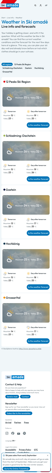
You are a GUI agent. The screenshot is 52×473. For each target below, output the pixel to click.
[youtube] (18, 433)
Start (3, 18)
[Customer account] (40, 5)
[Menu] (46, 5)
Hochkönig (39, 68)
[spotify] (24, 433)
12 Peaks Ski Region (22, 64)
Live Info (10, 18)
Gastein (28, 68)
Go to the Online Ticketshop (16, 468)
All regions (7, 64)
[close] (47, 455)
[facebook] (12, 433)
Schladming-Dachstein (12, 68)
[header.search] (35, 5)
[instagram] (6, 433)
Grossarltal (7, 71)
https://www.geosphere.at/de (30, 349)
